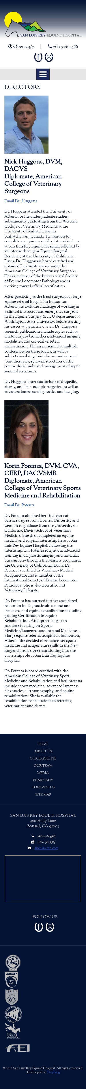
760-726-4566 (65, 46)
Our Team (43, 765)
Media (43, 773)
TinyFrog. (54, 1072)
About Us (43, 751)
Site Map (43, 794)
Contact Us (43, 787)
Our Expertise (43, 758)
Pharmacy (43, 780)
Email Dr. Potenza (19, 505)
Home (43, 744)
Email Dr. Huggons (20, 201)
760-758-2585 (46, 842)
